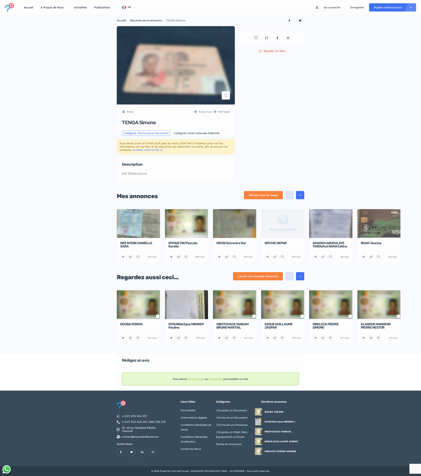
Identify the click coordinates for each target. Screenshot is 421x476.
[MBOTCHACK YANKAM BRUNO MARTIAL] (258, 431)
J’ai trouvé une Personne (232, 424)
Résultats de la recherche (146, 20)
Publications (102, 7)
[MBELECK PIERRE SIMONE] (258, 451)
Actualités (80, 7)
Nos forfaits (188, 410)
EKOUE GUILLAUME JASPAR (281, 441)
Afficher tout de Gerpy (263, 195)
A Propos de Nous (52, 7)
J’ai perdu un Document (231, 410)
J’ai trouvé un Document (232, 417)
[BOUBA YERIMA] (258, 411)
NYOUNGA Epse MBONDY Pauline (279, 422)
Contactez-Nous (191, 448)
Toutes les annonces (229, 444)
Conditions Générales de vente (196, 427)
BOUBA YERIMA (274, 412)
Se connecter (332, 7)
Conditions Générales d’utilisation (194, 439)
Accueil (28, 7)
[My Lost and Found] (9, 7)
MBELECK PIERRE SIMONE (280, 451)
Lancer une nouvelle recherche (258, 276)
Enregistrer (357, 7)
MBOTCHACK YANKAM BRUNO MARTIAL (278, 431)
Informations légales (194, 417)
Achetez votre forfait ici (148, 150)
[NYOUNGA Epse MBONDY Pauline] (258, 421)
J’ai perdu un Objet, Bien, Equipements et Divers (232, 434)
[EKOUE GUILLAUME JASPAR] (258, 441)
